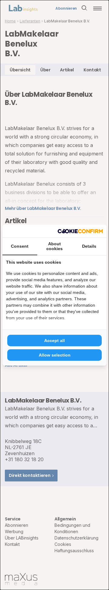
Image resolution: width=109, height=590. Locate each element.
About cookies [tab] (54, 246)
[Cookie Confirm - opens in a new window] (80, 231)
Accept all (54, 340)
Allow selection (55, 355)
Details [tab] (89, 246)
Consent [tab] (19, 246)
